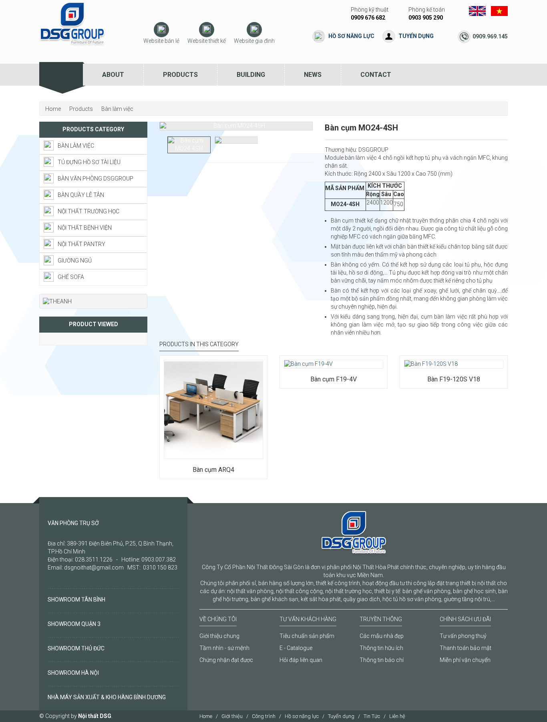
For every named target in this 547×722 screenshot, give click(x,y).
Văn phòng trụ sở (73, 523)
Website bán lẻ (161, 41)
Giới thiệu (232, 716)
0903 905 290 (425, 17)
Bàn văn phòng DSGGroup (95, 178)
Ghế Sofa (71, 277)
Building (251, 74)
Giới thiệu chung (219, 636)
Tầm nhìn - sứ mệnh (224, 648)
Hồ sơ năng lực (351, 36)
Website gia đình (254, 41)
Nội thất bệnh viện (85, 228)
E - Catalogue (296, 648)
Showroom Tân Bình (76, 599)
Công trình (264, 716)
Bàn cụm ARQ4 (213, 469)
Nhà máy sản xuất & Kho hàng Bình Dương (107, 697)
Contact (375, 74)
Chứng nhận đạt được (226, 660)
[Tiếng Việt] (499, 10)
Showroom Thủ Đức (76, 648)
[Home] (61, 75)
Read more (187, 442)
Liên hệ (397, 716)
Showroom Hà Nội (73, 673)
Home (205, 716)
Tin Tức (372, 716)
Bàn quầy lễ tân (81, 195)
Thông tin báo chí (382, 660)
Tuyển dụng (416, 36)
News (313, 74)
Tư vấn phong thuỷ (463, 636)
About (113, 74)
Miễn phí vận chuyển (465, 660)
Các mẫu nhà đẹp (382, 636)
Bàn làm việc (76, 145)
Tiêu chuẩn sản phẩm (307, 636)
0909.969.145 (490, 36)
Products (180, 74)
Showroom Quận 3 (74, 624)
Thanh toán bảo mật (465, 648)
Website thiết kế (206, 41)
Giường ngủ (75, 260)
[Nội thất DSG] (72, 23)
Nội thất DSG (94, 716)
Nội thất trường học (88, 211)
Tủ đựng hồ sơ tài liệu (89, 162)
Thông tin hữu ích (381, 648)
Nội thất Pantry (81, 244)
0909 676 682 (368, 17)
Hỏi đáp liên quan (301, 660)
